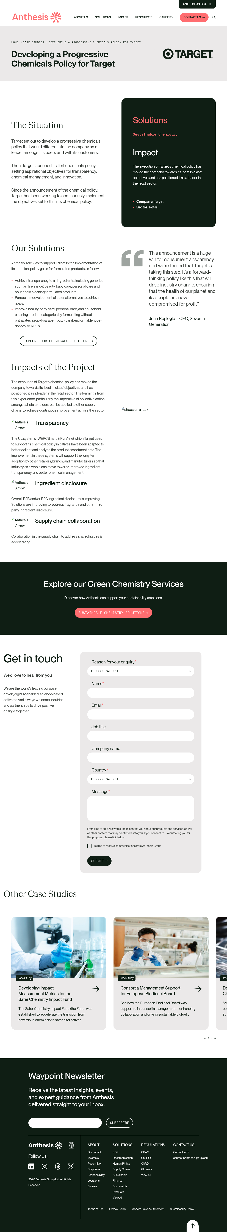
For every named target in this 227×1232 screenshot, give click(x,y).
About (93, 1145)
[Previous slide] (215, 1038)
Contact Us (192, 17)
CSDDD (146, 1158)
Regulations (153, 1145)
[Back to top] (193, 1226)
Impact (123, 17)
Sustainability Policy (182, 1209)
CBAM (145, 1152)
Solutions (103, 17)
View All (117, 1197)
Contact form (181, 1152)
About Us (81, 17)
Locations (94, 1180)
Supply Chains (121, 1169)
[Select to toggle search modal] (213, 17)
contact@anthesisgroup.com (191, 1158)
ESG (115, 1152)
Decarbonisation (123, 1158)
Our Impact (94, 1152)
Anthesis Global (195, 4)
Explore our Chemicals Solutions (57, 341)
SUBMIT (97, 861)
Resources (143, 17)
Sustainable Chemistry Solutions (112, 613)
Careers (166, 17)
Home (14, 42)
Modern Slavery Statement (148, 1209)
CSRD (145, 1163)
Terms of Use (96, 1209)
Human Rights (121, 1163)
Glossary (146, 1169)
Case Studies (33, 42)
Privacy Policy (117, 1209)
